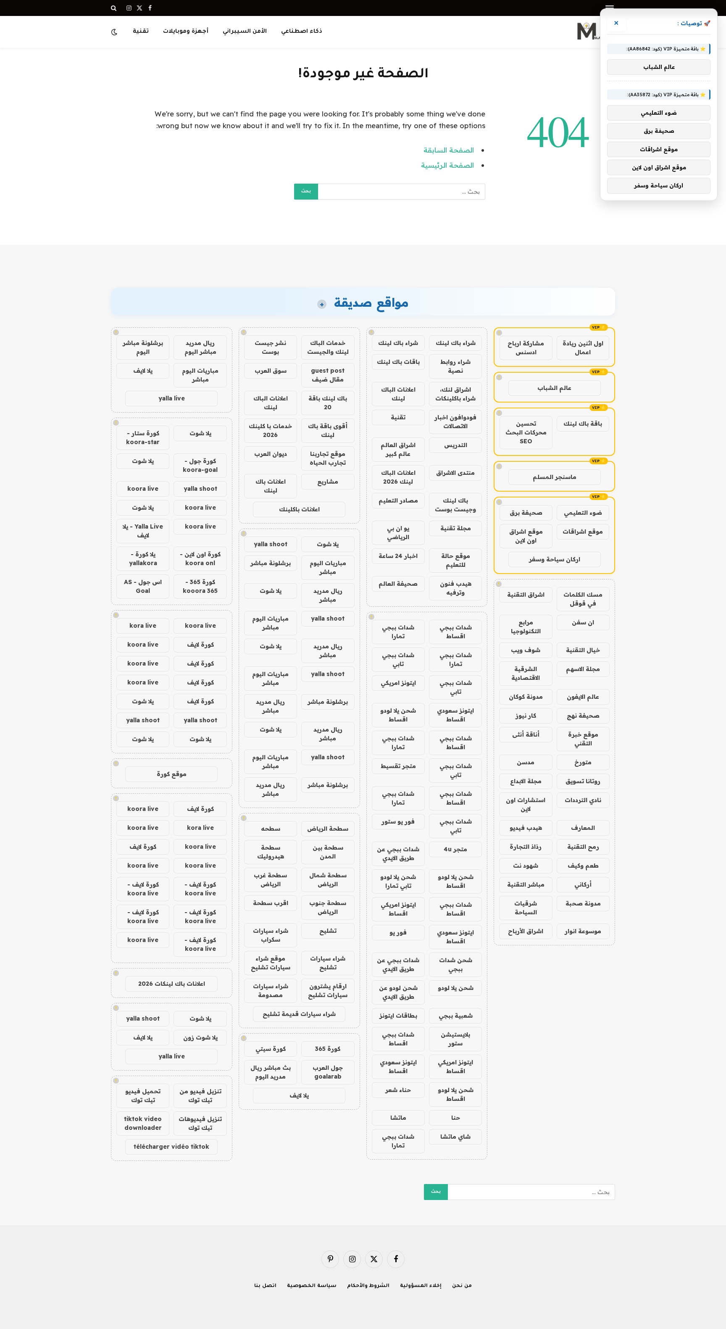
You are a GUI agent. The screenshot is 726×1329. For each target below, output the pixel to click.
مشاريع (327, 481)
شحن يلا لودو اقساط (398, 715)
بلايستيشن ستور (455, 1039)
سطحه (270, 828)
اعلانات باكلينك (299, 509)
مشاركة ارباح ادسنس (526, 347)
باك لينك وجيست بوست (455, 505)
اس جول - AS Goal (143, 586)
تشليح (328, 930)
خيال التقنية (583, 650)
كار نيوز (526, 715)
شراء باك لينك (456, 343)
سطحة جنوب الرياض (327, 907)
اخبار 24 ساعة (398, 556)
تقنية (141, 32)
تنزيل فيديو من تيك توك (200, 1095)
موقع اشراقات (583, 531)
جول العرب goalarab (328, 1072)
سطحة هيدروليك (270, 852)
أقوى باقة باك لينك (327, 430)
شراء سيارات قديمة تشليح (299, 1014)
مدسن (525, 762)
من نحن (462, 1286)
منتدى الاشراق (455, 472)
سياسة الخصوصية (312, 1286)
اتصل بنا (265, 1286)
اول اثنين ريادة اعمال (583, 347)
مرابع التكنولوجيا (526, 626)
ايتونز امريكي (398, 683)
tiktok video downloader (143, 1123)
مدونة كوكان (526, 696)
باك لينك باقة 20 (327, 403)
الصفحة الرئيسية (447, 165)
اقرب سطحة (270, 903)
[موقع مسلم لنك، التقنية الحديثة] (594, 32)
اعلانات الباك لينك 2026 (398, 477)
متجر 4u (455, 849)
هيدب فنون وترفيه (455, 588)
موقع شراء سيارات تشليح (270, 963)
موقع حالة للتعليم (455, 560)
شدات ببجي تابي (398, 659)
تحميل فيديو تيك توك (142, 1095)
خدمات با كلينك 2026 (270, 430)
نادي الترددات (583, 800)
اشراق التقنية (525, 594)
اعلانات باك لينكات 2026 (171, 983)
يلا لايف (299, 1095)
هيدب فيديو (526, 828)
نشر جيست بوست (270, 347)
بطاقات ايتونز (398, 1015)
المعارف (583, 828)
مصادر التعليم (398, 500)
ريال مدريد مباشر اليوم (200, 347)
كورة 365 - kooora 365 (200, 586)
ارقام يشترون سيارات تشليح (327, 990)
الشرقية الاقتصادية (525, 673)
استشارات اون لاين (525, 804)
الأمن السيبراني (245, 32)
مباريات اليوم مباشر (328, 567)
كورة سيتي (270, 1049)
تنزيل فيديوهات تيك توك (200, 1123)
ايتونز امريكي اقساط (398, 909)
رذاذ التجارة (526, 846)
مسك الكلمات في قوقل (582, 599)
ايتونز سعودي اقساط (455, 715)
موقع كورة (172, 774)
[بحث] (114, 8)
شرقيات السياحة (525, 908)
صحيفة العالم (398, 583)
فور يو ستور (398, 821)
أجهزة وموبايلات (185, 32)
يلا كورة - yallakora (143, 558)
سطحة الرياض (327, 828)
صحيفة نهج (583, 715)
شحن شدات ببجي (455, 964)
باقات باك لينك (398, 362)
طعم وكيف (583, 865)
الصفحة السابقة (449, 149)
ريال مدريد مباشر (327, 595)
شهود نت (525, 865)
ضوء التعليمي (583, 512)
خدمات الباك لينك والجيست (328, 347)
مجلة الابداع (526, 781)
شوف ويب (525, 650)
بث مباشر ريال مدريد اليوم (270, 1072)
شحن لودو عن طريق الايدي (398, 992)
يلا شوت (328, 544)
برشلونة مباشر (270, 563)
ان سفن (583, 622)
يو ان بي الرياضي (398, 532)
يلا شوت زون (200, 1037)
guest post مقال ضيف (328, 375)
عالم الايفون (583, 696)
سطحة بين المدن (328, 852)
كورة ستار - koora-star (143, 437)
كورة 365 (327, 1049)
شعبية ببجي (456, 1015)
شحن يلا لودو (455, 988)
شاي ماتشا (455, 1136)
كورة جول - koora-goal (200, 465)
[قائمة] (609, 8)
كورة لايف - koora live (200, 889)
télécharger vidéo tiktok (171, 1146)
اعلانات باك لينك (270, 486)
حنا (455, 1117)
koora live (142, 488)
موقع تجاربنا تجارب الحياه (328, 458)
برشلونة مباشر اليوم (143, 347)
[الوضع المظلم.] (115, 32)
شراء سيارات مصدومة (270, 990)
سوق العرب (271, 370)
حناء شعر (398, 1090)
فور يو (398, 932)
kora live (142, 625)
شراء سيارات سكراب (270, 935)
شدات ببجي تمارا (398, 632)
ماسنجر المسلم (554, 477)
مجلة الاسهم (583, 669)
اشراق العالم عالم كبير (398, 449)
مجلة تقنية (455, 528)
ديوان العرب (270, 454)
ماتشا (398, 1117)
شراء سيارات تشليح (327, 963)
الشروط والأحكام (368, 1286)
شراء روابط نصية (455, 366)
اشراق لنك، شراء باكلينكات (455, 394)
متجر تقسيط (398, 766)
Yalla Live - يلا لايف (143, 531)
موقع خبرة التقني (583, 739)
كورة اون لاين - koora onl (200, 558)
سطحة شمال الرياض (328, 879)
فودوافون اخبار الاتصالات (455, 421)
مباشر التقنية (525, 884)
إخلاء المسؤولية (421, 1286)
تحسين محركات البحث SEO (526, 432)
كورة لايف (200, 644)
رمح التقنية (583, 846)
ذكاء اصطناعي (301, 32)
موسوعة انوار (583, 931)
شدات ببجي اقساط (455, 632)
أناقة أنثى (525, 734)
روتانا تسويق (583, 781)
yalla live (171, 398)
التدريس (455, 445)
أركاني (583, 884)
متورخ (583, 762)
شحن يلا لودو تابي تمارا (398, 881)
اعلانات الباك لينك (398, 394)
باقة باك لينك (582, 423)
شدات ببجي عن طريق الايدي (398, 853)
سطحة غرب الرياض (270, 879)
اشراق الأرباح (525, 931)
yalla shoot (270, 544)
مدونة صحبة (583, 903)
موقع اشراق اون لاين (526, 536)
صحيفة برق (526, 512)
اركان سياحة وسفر (554, 559)
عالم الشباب (554, 388)
